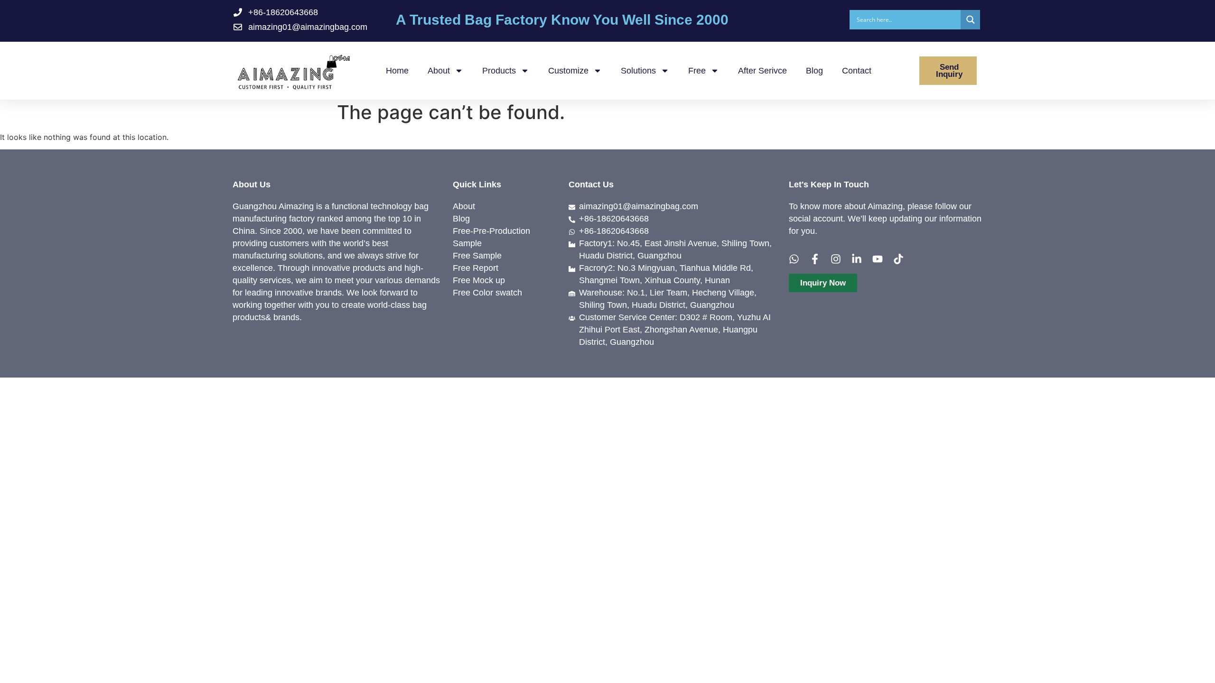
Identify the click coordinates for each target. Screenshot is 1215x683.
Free (697, 70)
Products (499, 70)
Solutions (638, 70)
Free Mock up (479, 280)
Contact (856, 70)
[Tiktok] (898, 259)
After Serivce (762, 70)
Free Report (475, 268)
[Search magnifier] (970, 19)
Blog (814, 70)
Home (397, 70)
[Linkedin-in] (856, 259)
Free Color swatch (487, 292)
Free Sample (477, 255)
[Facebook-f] (815, 259)
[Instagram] (836, 259)
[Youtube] (877, 259)
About (439, 70)
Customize (568, 70)
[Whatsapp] (794, 259)
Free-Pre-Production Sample (491, 237)
